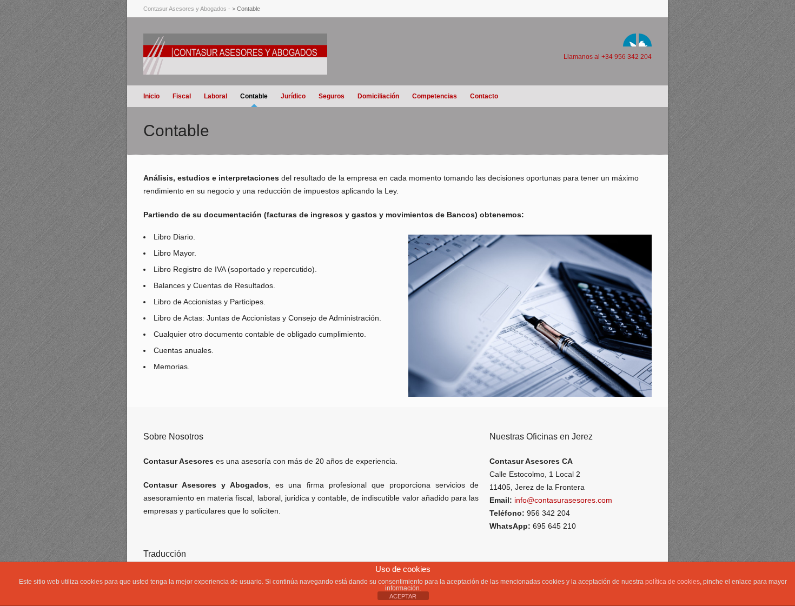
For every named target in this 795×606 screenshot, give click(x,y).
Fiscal (182, 96)
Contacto (484, 96)
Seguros (332, 96)
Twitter (629, 40)
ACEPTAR (402, 596)
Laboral (215, 96)
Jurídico (293, 96)
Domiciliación (378, 96)
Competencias (434, 96)
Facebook (645, 40)
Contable (254, 96)
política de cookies (672, 581)
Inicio (151, 96)
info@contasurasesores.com (563, 500)
